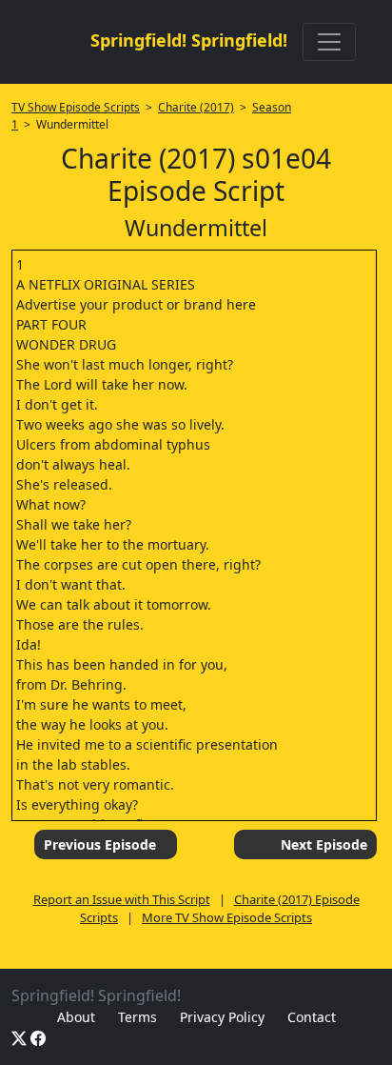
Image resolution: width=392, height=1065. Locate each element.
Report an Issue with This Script (121, 899)
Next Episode (324, 844)
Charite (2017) (196, 107)
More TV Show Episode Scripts (227, 917)
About (76, 1017)
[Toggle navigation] (329, 42)
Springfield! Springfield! (188, 40)
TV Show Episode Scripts (75, 107)
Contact (311, 1017)
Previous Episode (100, 844)
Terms (137, 1017)
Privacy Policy (222, 1017)
